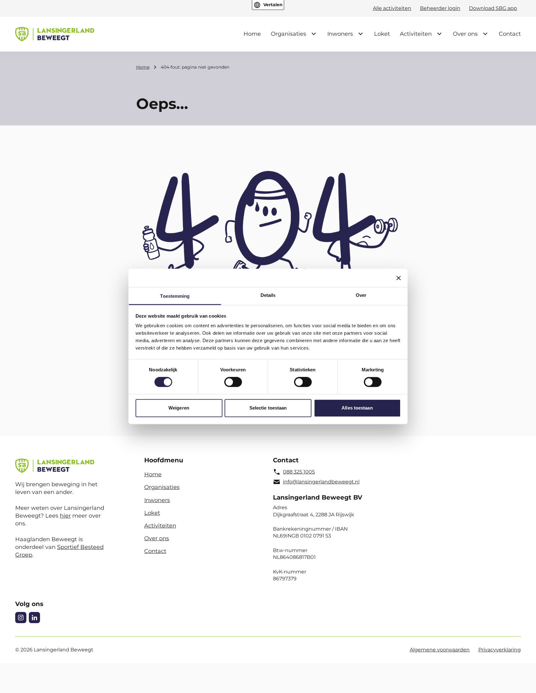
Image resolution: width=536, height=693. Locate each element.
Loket (382, 33)
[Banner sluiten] (398, 278)
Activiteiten (416, 33)
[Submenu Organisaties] (313, 34)
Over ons (465, 33)
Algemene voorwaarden (440, 650)
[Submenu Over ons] (485, 34)
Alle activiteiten (392, 8)
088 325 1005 (299, 472)
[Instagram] (20, 617)
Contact (510, 33)
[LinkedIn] (34, 617)
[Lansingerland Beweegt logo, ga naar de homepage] (54, 34)
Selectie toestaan (268, 407)
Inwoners (340, 33)
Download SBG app (493, 8)
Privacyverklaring (499, 650)
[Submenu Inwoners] (360, 34)
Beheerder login (440, 8)
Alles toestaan (357, 407)
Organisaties (288, 33)
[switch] (233, 382)
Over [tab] (361, 295)
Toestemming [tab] (175, 296)
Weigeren (178, 407)
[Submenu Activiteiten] (439, 34)
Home (252, 33)
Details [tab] (268, 295)
